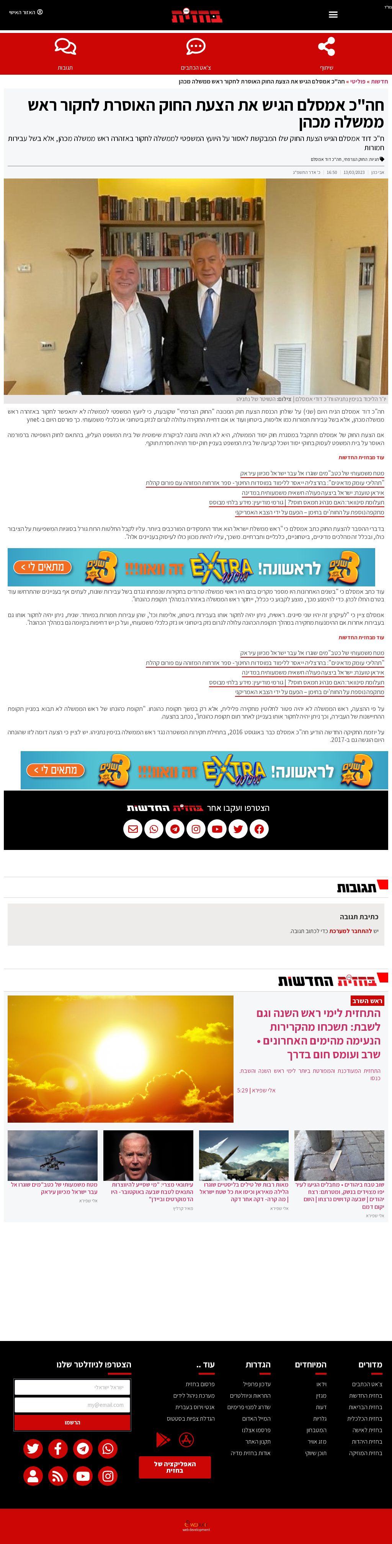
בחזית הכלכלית (364, 1419)
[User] (33, 1476)
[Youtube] (83, 1476)
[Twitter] (33, 1449)
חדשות (379, 81)
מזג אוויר (317, 1442)
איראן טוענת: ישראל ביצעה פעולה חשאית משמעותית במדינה (313, 492)
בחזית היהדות (367, 1442)
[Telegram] (83, 1449)
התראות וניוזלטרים (250, 1396)
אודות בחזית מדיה (251, 1453)
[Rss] (58, 1476)
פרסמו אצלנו (256, 1430)
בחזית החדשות (365, 1396)
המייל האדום (256, 1419)
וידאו (322, 1384)
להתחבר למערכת (350, 931)
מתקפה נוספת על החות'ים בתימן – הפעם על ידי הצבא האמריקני (309, 512)
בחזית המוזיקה (365, 1453)
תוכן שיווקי (316, 1453)
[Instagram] (108, 1476)
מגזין (321, 1396)
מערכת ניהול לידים (194, 1396)
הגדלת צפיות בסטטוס (191, 1419)
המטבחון (317, 1430)
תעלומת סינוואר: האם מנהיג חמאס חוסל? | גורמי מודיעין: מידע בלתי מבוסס (296, 502)
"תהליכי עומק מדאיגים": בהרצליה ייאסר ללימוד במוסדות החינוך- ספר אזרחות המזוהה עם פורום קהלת (265, 482)
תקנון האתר (258, 1442)
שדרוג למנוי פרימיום (249, 1407)
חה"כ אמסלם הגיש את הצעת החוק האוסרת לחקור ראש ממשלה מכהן (206, 113)
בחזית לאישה (367, 1430)
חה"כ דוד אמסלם (326, 159)
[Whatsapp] (108, 1449)
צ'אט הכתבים (196, 68)
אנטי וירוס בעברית (195, 1407)
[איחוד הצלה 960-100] (191, 584)
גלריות (320, 1419)
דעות (321, 1407)
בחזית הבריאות (365, 1407)
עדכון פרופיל (257, 1384)
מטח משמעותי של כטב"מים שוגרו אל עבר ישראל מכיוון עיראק (312, 473)
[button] (333, 15)
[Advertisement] (196, 1283)
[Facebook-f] (58, 1449)
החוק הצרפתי (356, 159)
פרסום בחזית (200, 1384)
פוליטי (358, 81)
